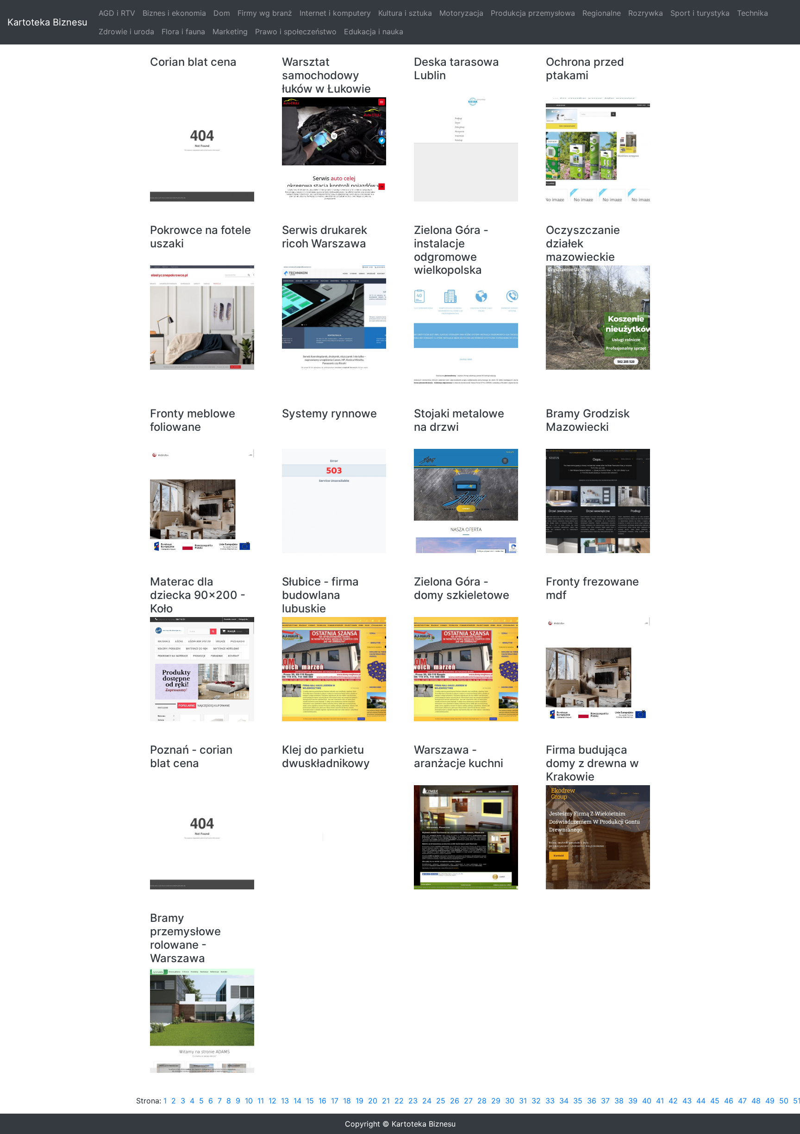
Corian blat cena (193, 62)
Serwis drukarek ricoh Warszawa (324, 237)
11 (260, 1100)
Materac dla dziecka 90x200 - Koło (197, 595)
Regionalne (601, 13)
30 (509, 1100)
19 (359, 1100)
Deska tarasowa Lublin (456, 69)
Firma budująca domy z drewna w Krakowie (592, 763)
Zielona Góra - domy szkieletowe (461, 588)
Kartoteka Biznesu (47, 22)
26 (454, 1100)
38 (619, 1100)
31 (523, 1100)
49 (770, 1100)
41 (660, 1100)
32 (536, 1100)
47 (742, 1100)
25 (440, 1100)
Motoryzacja (461, 13)
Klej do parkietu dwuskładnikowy (326, 756)
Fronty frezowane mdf (592, 588)
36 (591, 1100)
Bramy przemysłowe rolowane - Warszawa (185, 938)
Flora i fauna (183, 31)
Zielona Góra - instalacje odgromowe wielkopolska (451, 250)
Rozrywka (645, 13)
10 (249, 1100)
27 (468, 1100)
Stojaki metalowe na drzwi (459, 420)
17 (334, 1100)
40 (646, 1100)
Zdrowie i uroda (126, 31)
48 (756, 1100)
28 (482, 1100)
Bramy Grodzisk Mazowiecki (588, 420)
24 (426, 1100)
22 (399, 1100)
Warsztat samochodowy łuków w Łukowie (326, 75)
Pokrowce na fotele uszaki (200, 237)
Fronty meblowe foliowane (192, 420)
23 (413, 1100)
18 (347, 1100)
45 (714, 1100)
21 (386, 1100)
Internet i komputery (335, 13)
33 (550, 1100)
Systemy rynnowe (329, 413)
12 (272, 1100)
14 (297, 1100)
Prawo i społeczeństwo (296, 31)
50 (783, 1100)
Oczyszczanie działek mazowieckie (583, 244)
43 (687, 1100)
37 (605, 1100)
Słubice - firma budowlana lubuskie (320, 595)
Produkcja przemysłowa (533, 13)
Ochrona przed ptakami (585, 69)
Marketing (230, 31)
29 (495, 1100)
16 (322, 1100)
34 (564, 1100)
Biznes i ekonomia (174, 13)
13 (285, 1100)
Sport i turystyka (700, 13)
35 (577, 1100)
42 (673, 1100)
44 (701, 1100)
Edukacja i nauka (373, 31)
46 (728, 1100)
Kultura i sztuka (405, 13)
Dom (221, 13)
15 (310, 1100)
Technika (752, 13)
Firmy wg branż (265, 13)
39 (633, 1100)
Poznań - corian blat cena (191, 756)
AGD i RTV (117, 13)
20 (372, 1100)
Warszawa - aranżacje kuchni (458, 756)
